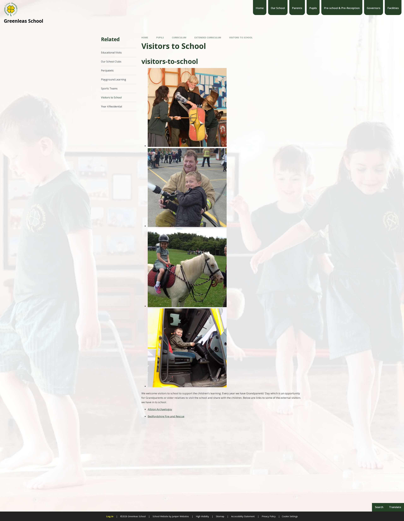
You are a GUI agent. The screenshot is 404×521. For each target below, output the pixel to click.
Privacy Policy (269, 516)
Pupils (160, 37)
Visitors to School (241, 37)
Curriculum (179, 37)
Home (144, 37)
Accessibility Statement (243, 516)
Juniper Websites (180, 516)
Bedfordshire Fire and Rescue (166, 416)
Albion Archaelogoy (160, 409)
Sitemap (220, 516)
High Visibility (202, 516)
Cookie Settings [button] (290, 516)
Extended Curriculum (207, 37)
